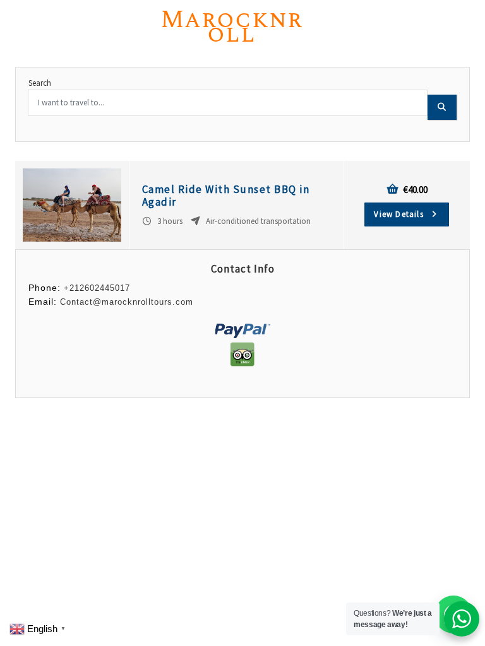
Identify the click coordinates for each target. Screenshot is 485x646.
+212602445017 (97, 288)
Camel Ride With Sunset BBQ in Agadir (226, 195)
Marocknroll (231, 27)
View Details (400, 214)
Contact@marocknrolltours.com (126, 302)
